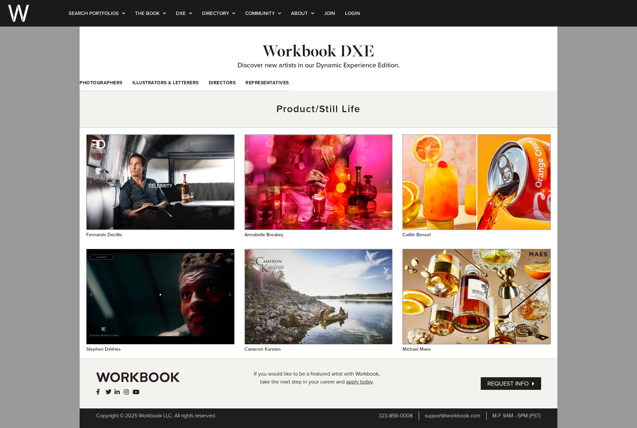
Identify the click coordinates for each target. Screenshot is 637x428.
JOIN (329, 13)
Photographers (101, 83)
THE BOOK (147, 13)
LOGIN (352, 13)
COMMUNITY (260, 13)
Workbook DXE (318, 50)
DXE (181, 13)
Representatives (267, 83)
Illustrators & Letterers (165, 83)
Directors (222, 83)
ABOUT (299, 13)
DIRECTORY (215, 13)
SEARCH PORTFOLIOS (94, 13)
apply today (359, 382)
